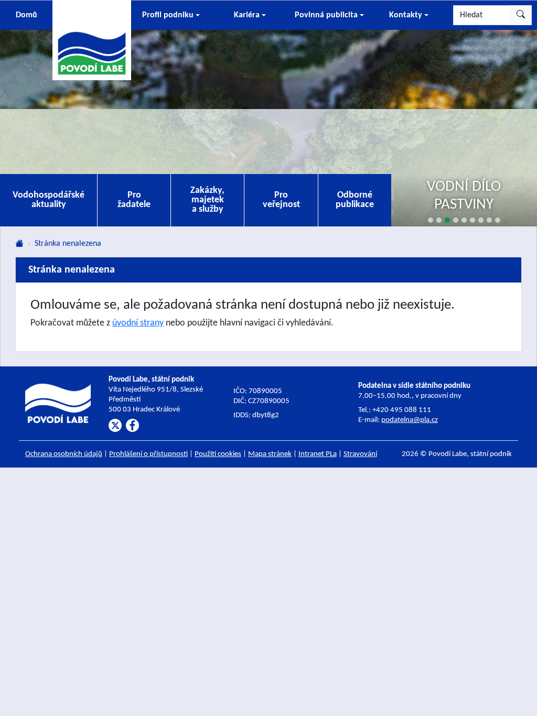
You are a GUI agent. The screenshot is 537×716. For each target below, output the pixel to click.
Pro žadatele (134, 200)
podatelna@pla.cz (409, 420)
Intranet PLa (317, 454)
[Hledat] (521, 15)
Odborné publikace (355, 200)
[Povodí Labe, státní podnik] (91, 39)
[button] (170, 15)
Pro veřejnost (281, 200)
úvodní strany (138, 323)
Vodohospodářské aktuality (48, 200)
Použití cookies (218, 454)
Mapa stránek (270, 454)
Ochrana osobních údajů (63, 454)
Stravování (360, 454)
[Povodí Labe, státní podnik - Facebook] (132, 425)
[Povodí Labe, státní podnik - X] (115, 425)
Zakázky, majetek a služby (207, 200)
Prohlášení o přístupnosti (148, 454)
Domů (26, 15)
